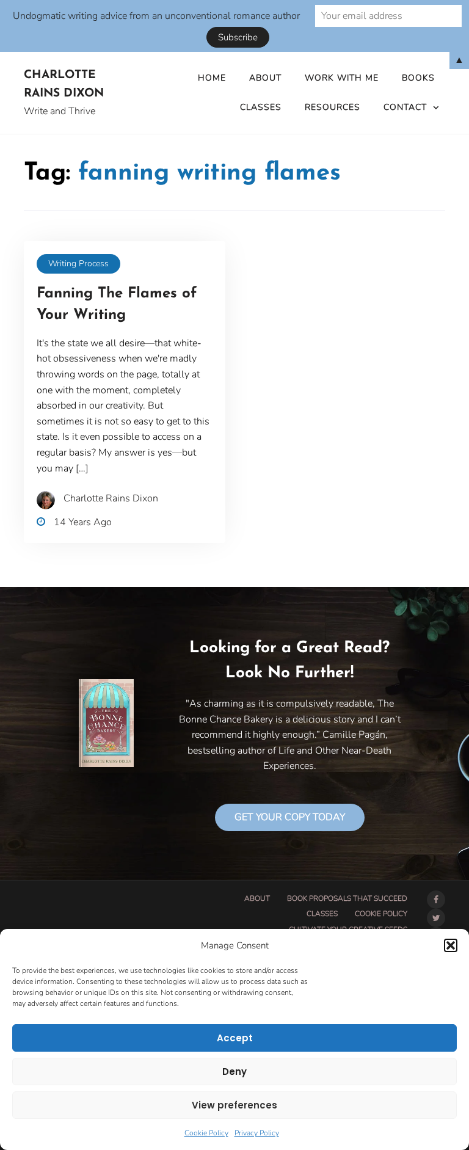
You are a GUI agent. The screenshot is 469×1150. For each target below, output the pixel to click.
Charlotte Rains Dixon (64, 85)
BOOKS (418, 78)
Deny (234, 1071)
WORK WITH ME (342, 78)
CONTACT (405, 107)
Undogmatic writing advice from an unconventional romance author (156, 16)
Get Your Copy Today (289, 817)
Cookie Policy (206, 1133)
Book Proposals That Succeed (347, 898)
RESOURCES (332, 107)
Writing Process (78, 263)
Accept (235, 1038)
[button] (451, 945)
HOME (212, 78)
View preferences (234, 1105)
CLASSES (261, 107)
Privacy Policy (256, 1133)
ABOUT (265, 78)
